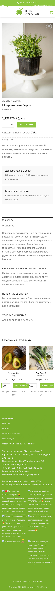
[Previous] (2, 373)
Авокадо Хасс (14, 373)
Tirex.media (37, 581)
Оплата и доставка (11, 433)
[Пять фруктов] (27, 12)
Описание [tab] (7, 220)
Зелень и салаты (11, 101)
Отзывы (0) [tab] (8, 226)
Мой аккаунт (8, 438)
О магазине (7, 418)
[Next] (52, 373)
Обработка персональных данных (18, 444)
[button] (4, 12)
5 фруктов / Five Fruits (36, 587)
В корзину (26, 124)
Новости (6, 423)
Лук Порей (41, 373)
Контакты (6, 428)
